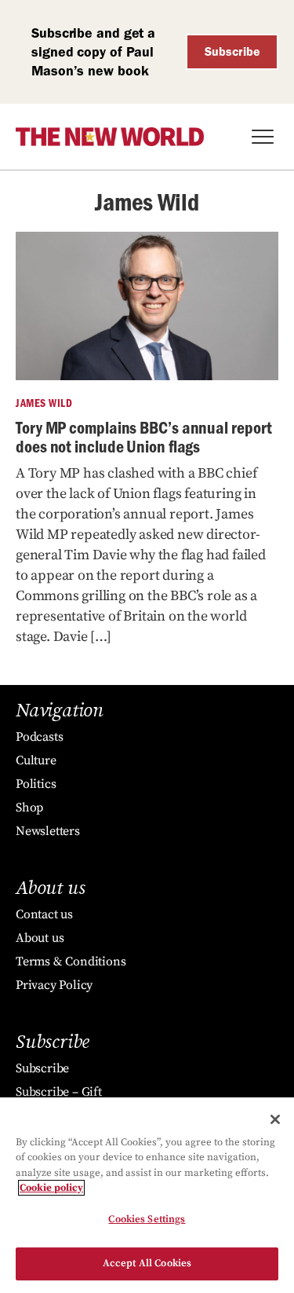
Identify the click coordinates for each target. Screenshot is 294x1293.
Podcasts (39, 737)
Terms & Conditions (70, 961)
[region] (147, 1195)
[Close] (275, 1119)
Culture (36, 760)
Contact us (44, 914)
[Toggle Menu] (262, 136)
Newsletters (48, 831)
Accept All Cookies (147, 1263)
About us (40, 938)
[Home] (110, 136)
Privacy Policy (54, 985)
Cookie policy (51, 1187)
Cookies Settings (146, 1219)
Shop (29, 807)
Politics (36, 784)
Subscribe (232, 51)
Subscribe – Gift (59, 1092)
